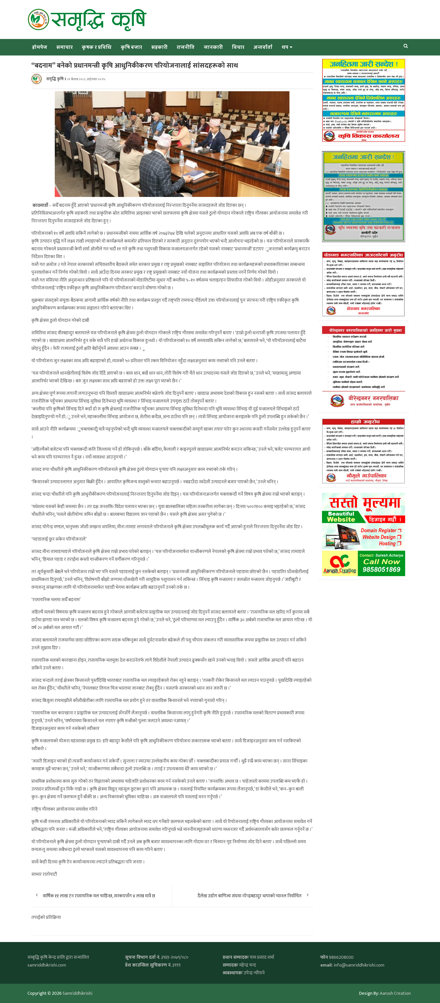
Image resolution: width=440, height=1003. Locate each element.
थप (285, 47)
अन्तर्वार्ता (262, 47)
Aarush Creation (395, 993)
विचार (238, 47)
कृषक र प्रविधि (97, 47)
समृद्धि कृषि (55, 79)
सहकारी (159, 47)
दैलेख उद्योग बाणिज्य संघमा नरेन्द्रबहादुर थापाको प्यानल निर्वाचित (250, 896)
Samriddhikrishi (77, 993)
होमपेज (39, 47)
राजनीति (186, 47)
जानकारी (213, 47)
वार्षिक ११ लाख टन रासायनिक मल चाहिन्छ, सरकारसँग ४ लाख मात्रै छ (99, 896)
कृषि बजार (131, 47)
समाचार (64, 47)
